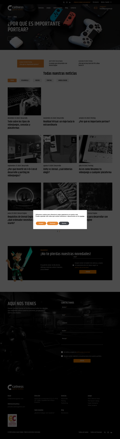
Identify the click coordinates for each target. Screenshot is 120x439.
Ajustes (64, 223)
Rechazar (52, 223)
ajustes (82, 216)
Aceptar (41, 223)
